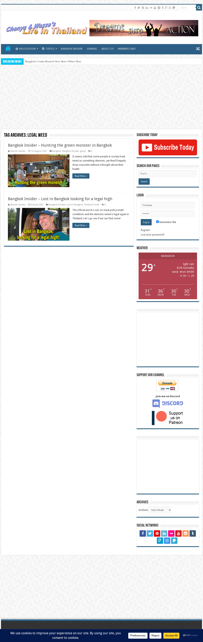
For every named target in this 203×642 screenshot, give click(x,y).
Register (145, 230)
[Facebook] (135, 7)
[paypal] (173, 7)
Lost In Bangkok (74, 204)
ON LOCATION (27, 48)
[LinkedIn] (146, 7)
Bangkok (56, 151)
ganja (83, 151)
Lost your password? (153, 234)
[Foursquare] (166, 7)
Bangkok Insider (70, 151)
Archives (143, 509)
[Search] (199, 8)
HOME (8, 48)
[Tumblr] (163, 7)
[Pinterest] (143, 7)
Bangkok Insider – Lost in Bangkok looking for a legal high (60, 198)
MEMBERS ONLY (127, 48)
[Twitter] (139, 7)
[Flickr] (150, 7)
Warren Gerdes (18, 151)
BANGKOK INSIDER (71, 48)
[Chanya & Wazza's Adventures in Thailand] (101, 26)
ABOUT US (107, 48)
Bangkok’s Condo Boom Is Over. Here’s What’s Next (53, 61)
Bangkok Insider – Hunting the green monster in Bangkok (60, 145)
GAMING (92, 48)
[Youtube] (154, 7)
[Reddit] (159, 7)
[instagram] (169, 7)
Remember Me (167, 222)
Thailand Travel (91, 204)
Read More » (81, 176)
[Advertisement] (101, 97)
